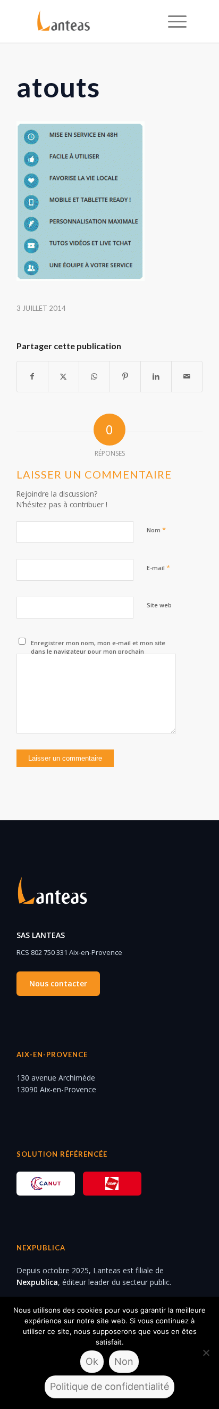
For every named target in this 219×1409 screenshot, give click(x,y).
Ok (92, 1361)
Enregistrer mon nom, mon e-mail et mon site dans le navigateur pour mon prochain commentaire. (98, 651)
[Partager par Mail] (187, 376)
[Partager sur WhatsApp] (94, 376)
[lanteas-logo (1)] (94, 21)
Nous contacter (58, 983)
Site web (159, 605)
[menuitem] (172, 21)
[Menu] (172, 21)
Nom (156, 529)
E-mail (158, 567)
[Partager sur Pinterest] (125, 376)
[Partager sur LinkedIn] (156, 376)
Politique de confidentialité (109, 1386)
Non (123, 1361)
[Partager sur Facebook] (32, 376)
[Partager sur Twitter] (63, 376)
